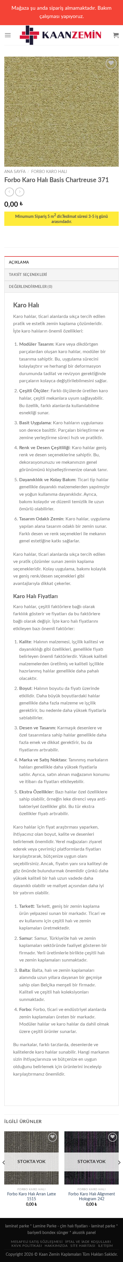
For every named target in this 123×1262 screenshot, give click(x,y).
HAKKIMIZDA (56, 1245)
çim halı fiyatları (74, 1226)
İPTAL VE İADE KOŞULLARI (88, 1241)
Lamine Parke (44, 1226)
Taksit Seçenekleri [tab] (28, 274)
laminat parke (17, 1226)
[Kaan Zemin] (61, 35)
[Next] (119, 1174)
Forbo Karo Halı (49, 172)
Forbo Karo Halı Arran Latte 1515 (31, 1196)
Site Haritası (82, 1245)
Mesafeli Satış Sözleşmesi (36, 1241)
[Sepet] (116, 35)
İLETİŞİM (105, 1245)
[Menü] (7, 35)
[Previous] (4, 1174)
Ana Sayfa (14, 172)
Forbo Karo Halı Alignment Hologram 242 (91, 1196)
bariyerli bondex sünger (47, 1233)
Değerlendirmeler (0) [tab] (30, 286)
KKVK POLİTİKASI (26, 1245)
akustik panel (84, 1233)
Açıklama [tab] (19, 262)
